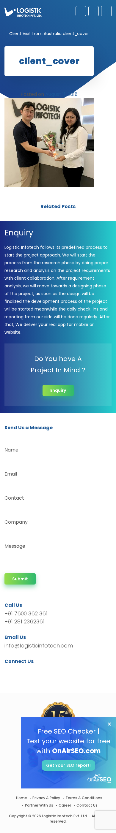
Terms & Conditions (83, 797)
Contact (14, 498)
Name (11, 449)
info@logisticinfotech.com (38, 645)
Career (65, 805)
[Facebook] (10, 672)
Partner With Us (39, 805)
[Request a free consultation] (81, 11)
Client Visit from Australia (35, 34)
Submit (20, 579)
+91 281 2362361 (24, 621)
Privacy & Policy (46, 797)
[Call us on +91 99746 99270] (93, 11)
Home (21, 797)
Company (16, 522)
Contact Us (87, 805)
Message (14, 546)
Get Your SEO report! (68, 765)
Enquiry (58, 390)
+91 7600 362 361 (26, 613)
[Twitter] (18, 672)
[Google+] (28, 672)
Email (10, 474)
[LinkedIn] (37, 672)
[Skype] (45, 672)
